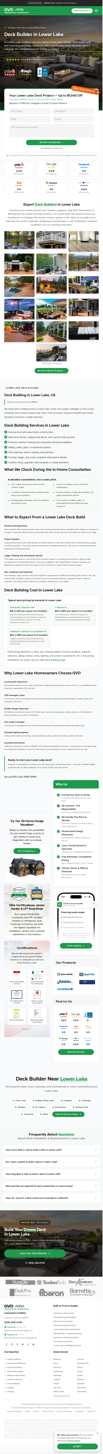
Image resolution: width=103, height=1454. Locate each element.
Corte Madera (62, 1422)
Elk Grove (57, 1367)
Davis (56, 1363)
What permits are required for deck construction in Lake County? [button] (39, 1186)
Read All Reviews (75, 1052)
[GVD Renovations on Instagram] (17, 1344)
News (27, 1411)
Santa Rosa (60, 1107)
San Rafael (87, 1428)
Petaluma (80, 1379)
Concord (80, 1359)
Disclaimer (79, 1411)
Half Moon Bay (76, 1424)
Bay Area (77, 1420)
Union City (74, 1430)
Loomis (18, 1426)
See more (25, 1029)
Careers (36, 1411)
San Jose (57, 1388)
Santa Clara (7, 1430)
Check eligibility (74, 946)
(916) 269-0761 (37, 1263)
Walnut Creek (59, 1392)
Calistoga (86, 1100)
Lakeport (67, 1100)
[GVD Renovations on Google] (12, 1344)
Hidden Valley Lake (44, 1100)
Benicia (82, 1420)
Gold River (60, 1424)
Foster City (48, 1424)
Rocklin (56, 1384)
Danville (75, 1422)
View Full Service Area (62, 1396)
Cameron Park (24, 1422)
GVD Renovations (26, 1408)
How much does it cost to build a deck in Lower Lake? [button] (34, 1149)
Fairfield (36, 1424)
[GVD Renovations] (16, 10)
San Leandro (72, 1428)
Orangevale (70, 1426)
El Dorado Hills (83, 1363)
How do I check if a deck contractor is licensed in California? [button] (37, 1198)
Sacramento (82, 1392)
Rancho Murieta (29, 1428)
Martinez (29, 1426)
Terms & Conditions (64, 1411)
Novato (80, 1375)
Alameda (50, 1420)
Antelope (65, 1420)
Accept (77, 1446)
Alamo (55, 1420)
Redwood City (39, 1428)
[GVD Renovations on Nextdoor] (33, 1344)
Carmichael (39, 1422)
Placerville (88, 1426)
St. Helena (40, 1107)
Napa (45, 1114)
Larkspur (95, 1424)
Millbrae (42, 1426)
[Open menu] (96, 10)
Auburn (71, 1420)
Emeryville (24, 1424)
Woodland (15, 1432)
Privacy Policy (48, 1411)
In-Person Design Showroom (65, 1325)
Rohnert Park (82, 1107)
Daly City (69, 1422)
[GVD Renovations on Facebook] (6, 1344)
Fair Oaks (30, 1424)
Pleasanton (10, 1428)
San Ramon (94, 1428)
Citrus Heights (47, 1422)
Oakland (57, 1379)
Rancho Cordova (19, 1428)
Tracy (63, 1430)
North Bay (57, 1375)
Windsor (22, 1107)
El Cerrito (95, 1422)
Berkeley (57, 1359)
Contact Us (91, 1411)
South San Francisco (42, 1430)
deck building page (55, 660)
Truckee (68, 1430)
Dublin (84, 1422)
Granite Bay (58, 1371)
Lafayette (89, 1424)
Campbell (32, 1422)
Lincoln (80, 1371)
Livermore (12, 1426)
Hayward (84, 1424)
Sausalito (21, 1430)
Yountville (28, 1114)
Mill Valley (36, 1426)
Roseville (80, 1384)
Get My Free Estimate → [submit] (51, 142)
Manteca (23, 1426)
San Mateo (80, 1428)
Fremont (54, 1424)
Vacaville (80, 1430)
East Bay (89, 1422)
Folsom (80, 1367)
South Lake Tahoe (30, 1430)
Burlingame (15, 1422)
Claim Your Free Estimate (33, 1253)
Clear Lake (20, 1100)
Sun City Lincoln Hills (54, 1430)
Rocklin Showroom (14, 1411)
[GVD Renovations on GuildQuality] (22, 1344)
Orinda (76, 1426)
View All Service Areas (66, 1114)
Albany (60, 1420)
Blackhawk (94, 1420)
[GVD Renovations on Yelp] (28, 1344)
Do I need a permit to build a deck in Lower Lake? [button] (31, 1162)
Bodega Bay (7, 1422)
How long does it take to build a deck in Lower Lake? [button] (33, 1174)
